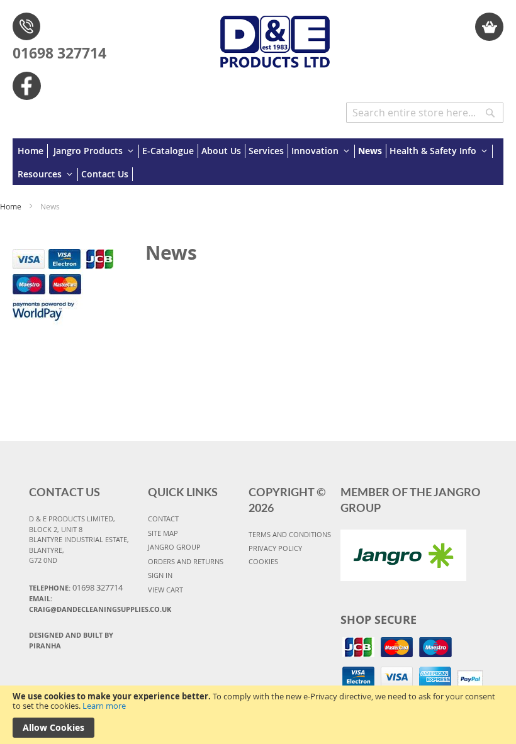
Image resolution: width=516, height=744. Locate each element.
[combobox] (424, 113)
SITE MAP (163, 533)
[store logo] (275, 35)
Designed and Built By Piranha (71, 640)
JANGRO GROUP (174, 547)
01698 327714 (59, 53)
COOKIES (263, 561)
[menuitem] (33, 151)
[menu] (258, 161)
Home (11, 206)
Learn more (104, 705)
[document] (258, 715)
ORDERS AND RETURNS (185, 561)
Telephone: (76, 587)
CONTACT (163, 518)
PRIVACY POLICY (275, 548)
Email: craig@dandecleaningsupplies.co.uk (84, 604)
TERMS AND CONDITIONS (290, 534)
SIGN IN (160, 575)
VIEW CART (165, 589)
